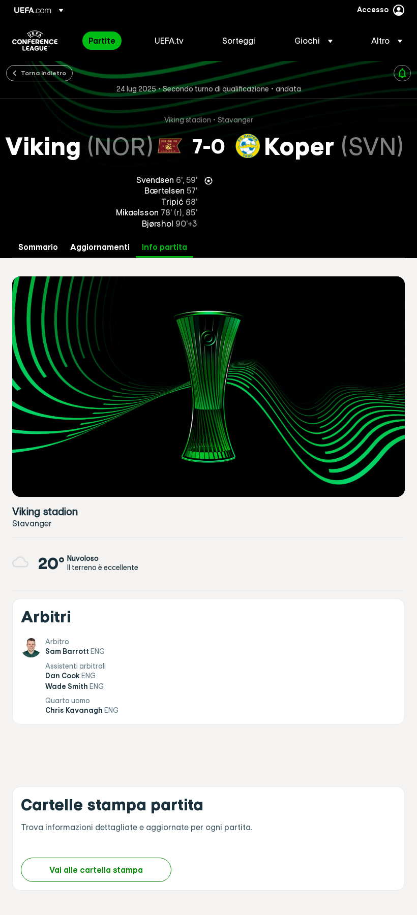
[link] (102, 40)
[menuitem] (109, 40)
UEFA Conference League (34, 40)
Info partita (164, 247)
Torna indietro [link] (43, 72)
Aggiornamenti (100, 247)
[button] (313, 40)
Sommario (38, 247)
